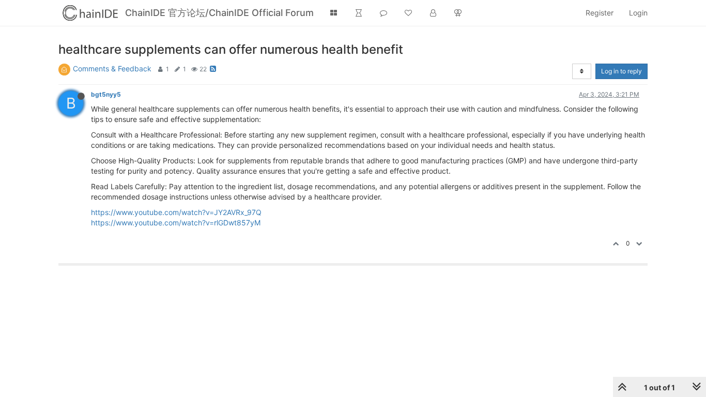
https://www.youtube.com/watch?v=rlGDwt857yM (175, 222)
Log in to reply (621, 71)
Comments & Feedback (112, 68)
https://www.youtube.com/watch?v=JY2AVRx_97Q (176, 212)
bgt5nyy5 (106, 94)
